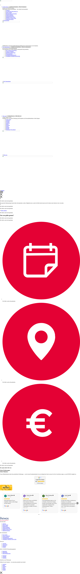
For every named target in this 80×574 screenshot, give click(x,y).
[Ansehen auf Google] (5, 496)
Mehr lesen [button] (25, 507)
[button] (3, 503)
